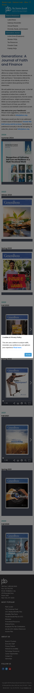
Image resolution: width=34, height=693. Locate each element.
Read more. (18, 347)
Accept (28, 354)
